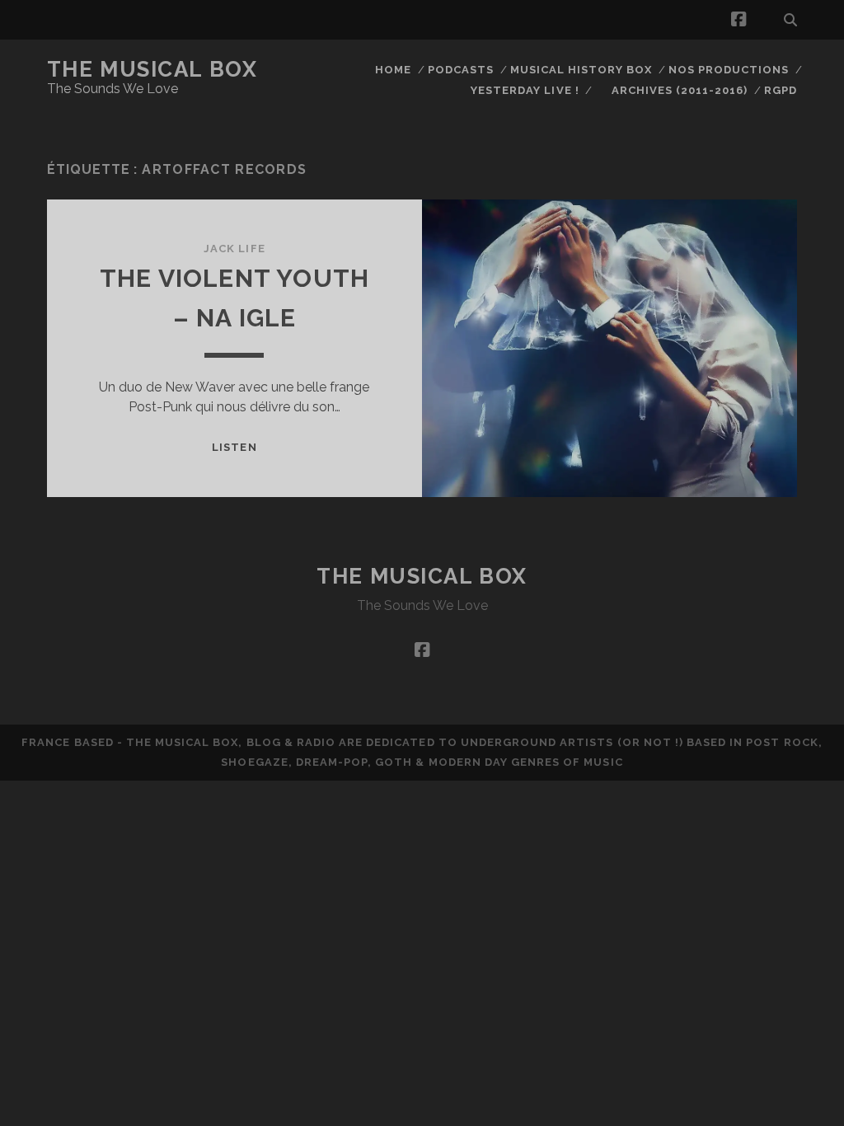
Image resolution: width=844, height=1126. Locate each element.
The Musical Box (152, 69)
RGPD (780, 90)
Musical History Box (581, 69)
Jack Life (234, 248)
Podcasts (461, 69)
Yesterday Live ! (525, 90)
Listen (234, 447)
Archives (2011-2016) (680, 90)
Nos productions (729, 69)
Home (393, 69)
